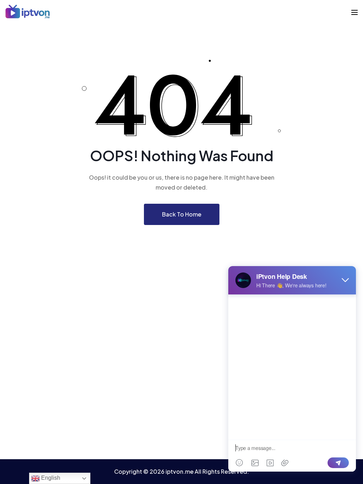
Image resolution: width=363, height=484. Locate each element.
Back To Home (181, 214)
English (50, 478)
